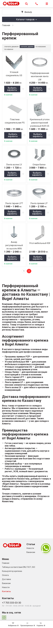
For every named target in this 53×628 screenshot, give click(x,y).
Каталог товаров (25, 19)
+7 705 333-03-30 (11, 602)
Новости (30, 548)
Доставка (6, 579)
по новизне (8, 49)
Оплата (5, 575)
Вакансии (30, 552)
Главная (6, 25)
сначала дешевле (11, 47)
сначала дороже (27, 47)
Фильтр (28, 12)
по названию (41, 47)
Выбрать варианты (12, 89)
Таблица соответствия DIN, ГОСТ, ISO (18, 567)
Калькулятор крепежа (12, 571)
